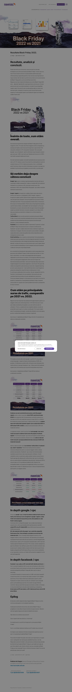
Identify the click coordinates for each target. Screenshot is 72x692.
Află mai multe (49, 345)
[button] (21, 348)
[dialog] (36, 346)
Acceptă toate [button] (49, 348)
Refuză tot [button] (39, 348)
